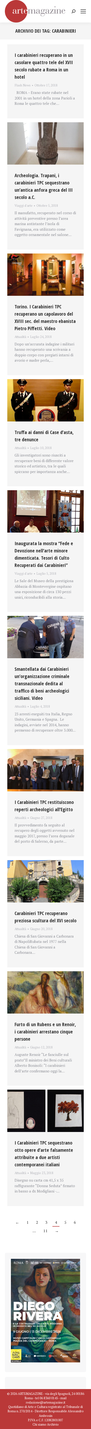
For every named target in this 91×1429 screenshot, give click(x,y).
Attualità (20, 337)
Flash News (23, 85)
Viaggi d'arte (24, 205)
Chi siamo (39, 1424)
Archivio (53, 1424)
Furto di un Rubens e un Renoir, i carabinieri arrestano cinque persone (45, 1031)
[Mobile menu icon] (83, 11)
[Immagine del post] (45, 143)
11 (45, 1230)
